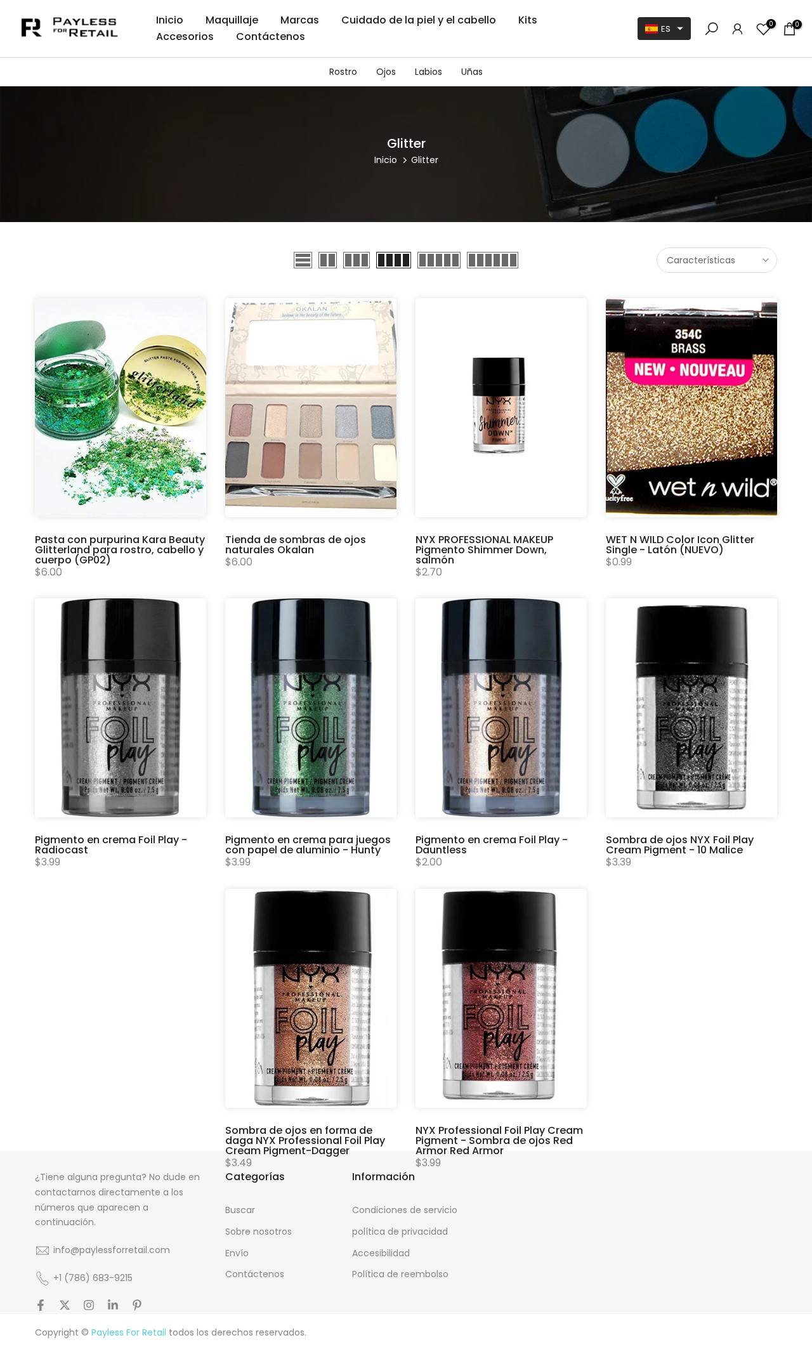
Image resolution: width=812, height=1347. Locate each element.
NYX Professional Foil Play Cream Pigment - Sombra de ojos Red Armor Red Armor (499, 1140)
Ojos (386, 71)
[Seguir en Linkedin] (113, 1306)
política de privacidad (400, 1232)
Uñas (472, 71)
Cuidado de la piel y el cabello (418, 20)
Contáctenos (270, 36)
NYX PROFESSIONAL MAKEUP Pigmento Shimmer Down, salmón (484, 549)
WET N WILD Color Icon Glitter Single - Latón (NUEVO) (680, 544)
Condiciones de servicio (404, 1210)
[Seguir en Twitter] (64, 1306)
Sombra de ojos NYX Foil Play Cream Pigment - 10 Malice (680, 844)
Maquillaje (232, 20)
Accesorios (185, 36)
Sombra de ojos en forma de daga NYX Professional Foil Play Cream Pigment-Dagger (305, 1140)
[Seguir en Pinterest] (137, 1306)
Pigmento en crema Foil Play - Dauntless (492, 844)
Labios (428, 71)
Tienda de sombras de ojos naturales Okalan (295, 544)
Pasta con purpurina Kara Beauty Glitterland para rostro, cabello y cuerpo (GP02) (120, 549)
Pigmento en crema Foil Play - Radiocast (111, 844)
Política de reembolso (400, 1274)
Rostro (343, 71)
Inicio (169, 20)
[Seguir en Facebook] (40, 1306)
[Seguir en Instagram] (89, 1306)
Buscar (240, 1210)
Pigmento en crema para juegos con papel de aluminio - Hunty (308, 844)
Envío (237, 1253)
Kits (527, 20)
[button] (664, 28)
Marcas (299, 20)
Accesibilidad (381, 1253)
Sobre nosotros (258, 1232)
